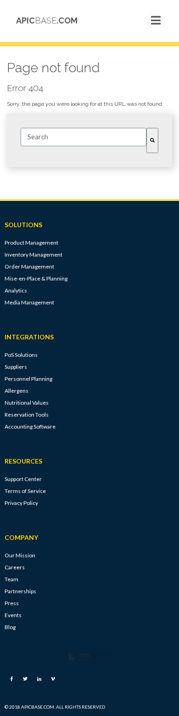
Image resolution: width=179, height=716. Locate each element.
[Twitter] (25, 679)
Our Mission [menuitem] (20, 555)
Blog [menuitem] (10, 627)
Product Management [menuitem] (31, 242)
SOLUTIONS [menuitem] (23, 225)
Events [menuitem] (13, 615)
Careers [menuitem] (15, 567)
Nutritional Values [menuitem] (27, 402)
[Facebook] (11, 679)
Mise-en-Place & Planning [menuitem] (36, 278)
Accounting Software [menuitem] (30, 426)
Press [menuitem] (12, 603)
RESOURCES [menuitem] (23, 461)
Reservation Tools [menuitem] (27, 414)
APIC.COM (47, 20)
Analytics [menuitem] (16, 290)
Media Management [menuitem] (29, 302)
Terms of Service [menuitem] (25, 490)
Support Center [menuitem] (23, 478)
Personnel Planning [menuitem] (28, 378)
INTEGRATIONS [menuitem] (29, 337)
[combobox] (83, 137)
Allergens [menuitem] (16, 390)
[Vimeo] (53, 679)
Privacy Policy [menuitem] (21, 502)
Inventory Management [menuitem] (33, 254)
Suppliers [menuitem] (16, 366)
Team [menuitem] (11, 579)
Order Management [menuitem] (29, 266)
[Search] (152, 140)
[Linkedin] (39, 679)
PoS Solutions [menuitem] (21, 354)
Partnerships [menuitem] (20, 591)
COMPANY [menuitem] (21, 537)
